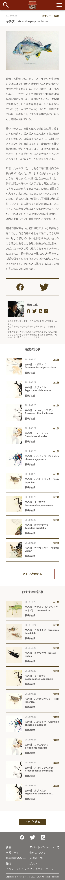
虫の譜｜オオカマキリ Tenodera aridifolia (38, 526)
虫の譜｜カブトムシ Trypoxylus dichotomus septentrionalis (38, 389)
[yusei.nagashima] (28, 311)
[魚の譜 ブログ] (46, 311)
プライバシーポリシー (43, 868)
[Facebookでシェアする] (20, 287)
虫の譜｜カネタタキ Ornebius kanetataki (42, 631)
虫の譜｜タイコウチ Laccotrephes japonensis (39, 503)
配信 (8, 863)
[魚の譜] (40, 311)
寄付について (37, 852)
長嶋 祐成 (32, 304)
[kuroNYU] (34, 311)
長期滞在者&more (16, 858)
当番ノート (12, 852)
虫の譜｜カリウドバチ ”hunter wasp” (42, 549)
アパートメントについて (44, 847)
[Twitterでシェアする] (44, 287)
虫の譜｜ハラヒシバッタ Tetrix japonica (42, 481)
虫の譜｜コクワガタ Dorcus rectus (40, 654)
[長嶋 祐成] (16, 309)
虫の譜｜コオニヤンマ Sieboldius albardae (38, 435)
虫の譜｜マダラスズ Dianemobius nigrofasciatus (40, 366)
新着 (8, 847)
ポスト (33, 863)
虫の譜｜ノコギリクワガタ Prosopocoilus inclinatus (40, 412)
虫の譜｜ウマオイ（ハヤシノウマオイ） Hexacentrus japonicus (41, 609)
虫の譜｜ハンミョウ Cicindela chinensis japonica (42, 458)
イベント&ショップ (17, 868)
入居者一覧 (36, 858)
